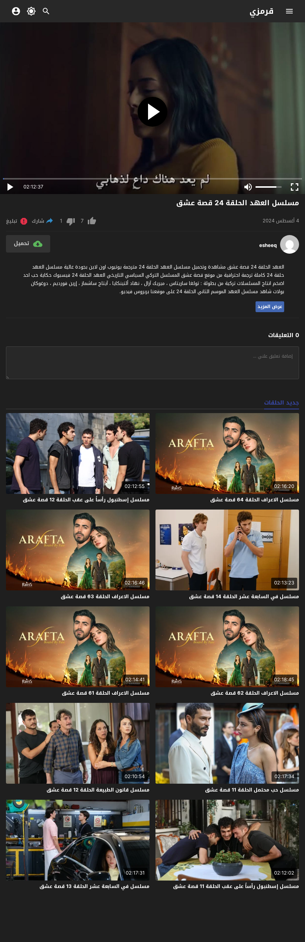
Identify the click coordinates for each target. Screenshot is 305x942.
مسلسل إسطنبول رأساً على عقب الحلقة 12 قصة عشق (86, 499)
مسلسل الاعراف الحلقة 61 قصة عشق (106, 693)
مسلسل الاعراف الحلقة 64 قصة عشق (254, 499)
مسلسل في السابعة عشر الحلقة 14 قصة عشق (244, 596)
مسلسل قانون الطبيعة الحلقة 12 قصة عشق (98, 789)
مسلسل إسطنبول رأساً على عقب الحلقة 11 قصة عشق (236, 886)
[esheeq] (289, 252)
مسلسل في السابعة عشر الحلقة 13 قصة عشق (94, 886)
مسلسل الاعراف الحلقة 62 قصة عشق (255, 693)
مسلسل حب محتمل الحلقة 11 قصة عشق (252, 789)
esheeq (268, 245)
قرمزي (262, 11)
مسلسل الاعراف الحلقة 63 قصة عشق (105, 596)
